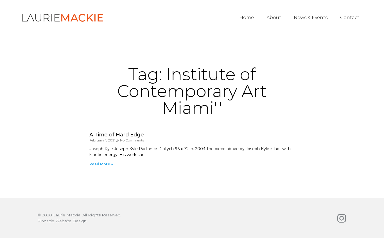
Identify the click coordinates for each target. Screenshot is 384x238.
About (273, 17)
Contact (349, 17)
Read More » (101, 164)
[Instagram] (342, 218)
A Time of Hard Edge (116, 135)
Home (247, 17)
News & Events (310, 17)
